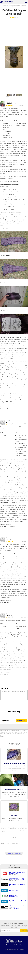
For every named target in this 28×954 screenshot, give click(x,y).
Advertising (19, 944)
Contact (13, 944)
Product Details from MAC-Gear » (14, 853)
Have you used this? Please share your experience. (13, 691)
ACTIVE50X (16, 908)
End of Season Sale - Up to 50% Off (17, 885)
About (7, 944)
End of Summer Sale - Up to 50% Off (17, 901)
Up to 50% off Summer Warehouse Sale (15, 896)
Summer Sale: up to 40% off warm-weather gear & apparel (17, 878)
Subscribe (24, 931)
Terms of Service (11, 951)
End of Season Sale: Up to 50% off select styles (17, 872)
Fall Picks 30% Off (14, 890)
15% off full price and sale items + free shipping (17, 906)
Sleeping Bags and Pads (14, 5)
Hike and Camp (5, 5)
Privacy (17, 951)
